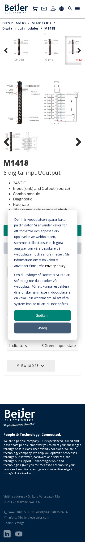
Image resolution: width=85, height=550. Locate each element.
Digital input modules (20, 28)
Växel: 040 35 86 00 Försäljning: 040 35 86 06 (38, 512)
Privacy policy (55, 265)
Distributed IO (14, 23)
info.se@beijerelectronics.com (28, 517)
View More (29, 365)
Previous (10, 103)
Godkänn (42, 315)
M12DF (49, 60)
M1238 (19, 60)
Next (74, 103)
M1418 (49, 28)
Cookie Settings (14, 523)
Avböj (42, 328)
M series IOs (41, 23)
